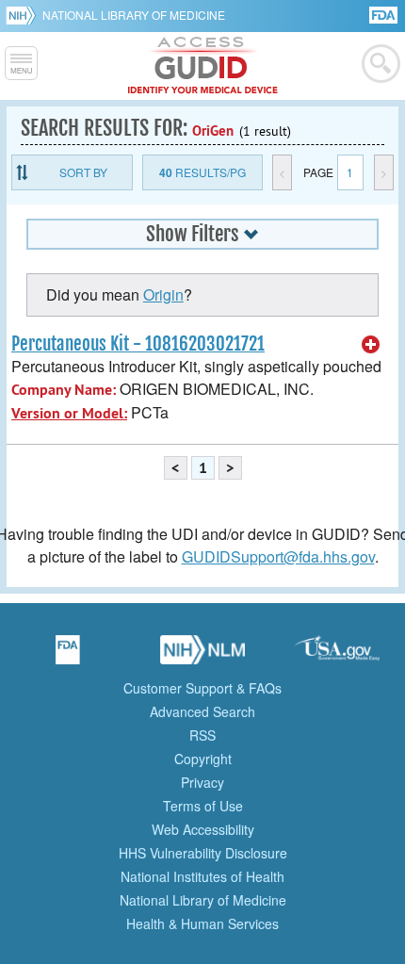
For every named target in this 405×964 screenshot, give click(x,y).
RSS (202, 735)
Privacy (202, 782)
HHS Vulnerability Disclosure (203, 852)
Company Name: (63, 390)
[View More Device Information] (371, 344)
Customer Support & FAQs (202, 687)
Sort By (83, 172)
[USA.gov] (337, 656)
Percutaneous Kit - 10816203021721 (138, 344)
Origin (163, 294)
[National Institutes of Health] (24, 15)
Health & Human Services (202, 923)
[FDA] (384, 14)
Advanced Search (202, 711)
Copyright (203, 758)
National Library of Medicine (133, 15)
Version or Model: (69, 413)
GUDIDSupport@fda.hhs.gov (278, 556)
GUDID (203, 66)
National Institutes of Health (202, 876)
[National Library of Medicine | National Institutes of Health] (202, 656)
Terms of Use (203, 805)
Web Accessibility (203, 829)
